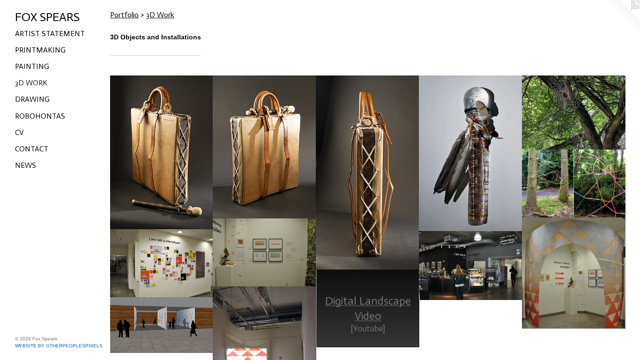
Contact (31, 148)
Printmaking (40, 49)
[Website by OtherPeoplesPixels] (621, 19)
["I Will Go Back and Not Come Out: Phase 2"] (573, 184)
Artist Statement (50, 33)
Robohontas (40, 116)
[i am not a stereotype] (162, 263)
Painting (32, 66)
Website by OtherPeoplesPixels (59, 345)
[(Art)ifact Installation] (573, 273)
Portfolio (124, 14)
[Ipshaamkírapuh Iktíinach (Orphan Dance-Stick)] (470, 153)
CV (19, 132)
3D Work (31, 82)
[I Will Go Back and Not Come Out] (573, 112)
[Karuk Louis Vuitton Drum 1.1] (162, 152)
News (25, 165)
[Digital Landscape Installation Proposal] (162, 325)
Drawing (32, 99)
